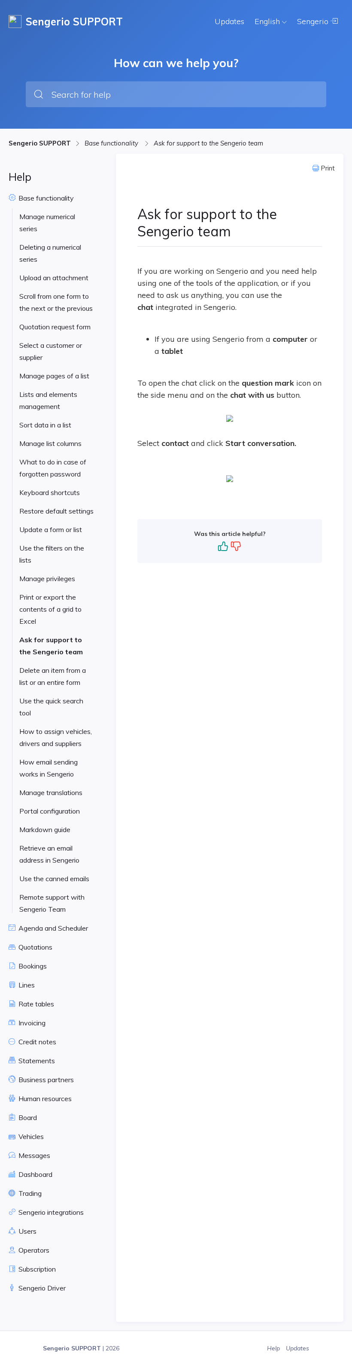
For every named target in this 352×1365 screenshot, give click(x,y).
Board (27, 1117)
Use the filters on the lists (51, 554)
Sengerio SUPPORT (40, 143)
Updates (229, 21)
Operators (33, 1250)
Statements (36, 1060)
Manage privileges (47, 578)
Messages (33, 1155)
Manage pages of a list (54, 375)
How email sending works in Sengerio (48, 768)
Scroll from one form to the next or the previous (56, 302)
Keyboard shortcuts (49, 492)
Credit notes (36, 1041)
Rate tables (35, 1004)
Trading (29, 1193)
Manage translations (50, 792)
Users (26, 1231)
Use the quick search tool (51, 706)
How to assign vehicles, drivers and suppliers (55, 737)
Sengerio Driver (41, 1288)
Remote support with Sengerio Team (52, 903)
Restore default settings (56, 511)
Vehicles (30, 1136)
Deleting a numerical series (50, 253)
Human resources (44, 1098)
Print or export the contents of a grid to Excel (50, 609)
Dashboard (34, 1174)
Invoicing (31, 1022)
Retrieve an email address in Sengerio (49, 854)
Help (274, 1348)
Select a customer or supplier (50, 351)
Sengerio (314, 21)
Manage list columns (50, 443)
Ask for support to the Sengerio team (208, 143)
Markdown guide (44, 829)
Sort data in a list (45, 425)
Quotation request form (55, 326)
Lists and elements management (48, 400)
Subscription (36, 1269)
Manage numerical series (47, 222)
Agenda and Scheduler (52, 928)
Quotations (34, 947)
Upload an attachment (53, 277)
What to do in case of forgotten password (52, 468)
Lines (26, 985)
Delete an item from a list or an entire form (52, 676)
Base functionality (112, 143)
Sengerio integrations (50, 1212)
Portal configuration (49, 811)
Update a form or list (50, 529)
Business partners (45, 1079)
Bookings (32, 966)
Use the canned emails (54, 878)
